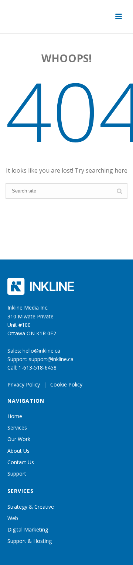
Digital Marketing (27, 529)
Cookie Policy (66, 384)
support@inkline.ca (51, 359)
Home (14, 416)
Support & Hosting (29, 540)
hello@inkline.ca (41, 350)
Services (17, 427)
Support (16, 473)
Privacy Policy (23, 384)
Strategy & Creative (30, 506)
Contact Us (20, 462)
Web (12, 518)
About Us (18, 450)
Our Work (18, 438)
